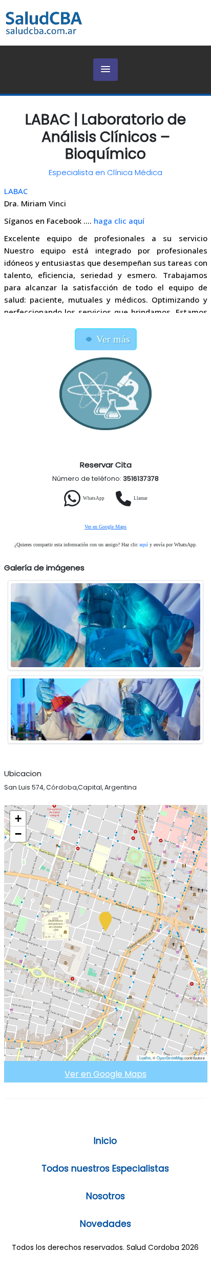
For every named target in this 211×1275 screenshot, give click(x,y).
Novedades (105, 1224)
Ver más (113, 339)
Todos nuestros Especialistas (105, 1168)
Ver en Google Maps (105, 526)
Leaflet (145, 1057)
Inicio (105, 1141)
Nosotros (105, 1196)
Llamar (140, 498)
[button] (105, 69)
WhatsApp (93, 498)
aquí (143, 544)
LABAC (16, 191)
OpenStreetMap (170, 1057)
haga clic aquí (119, 221)
